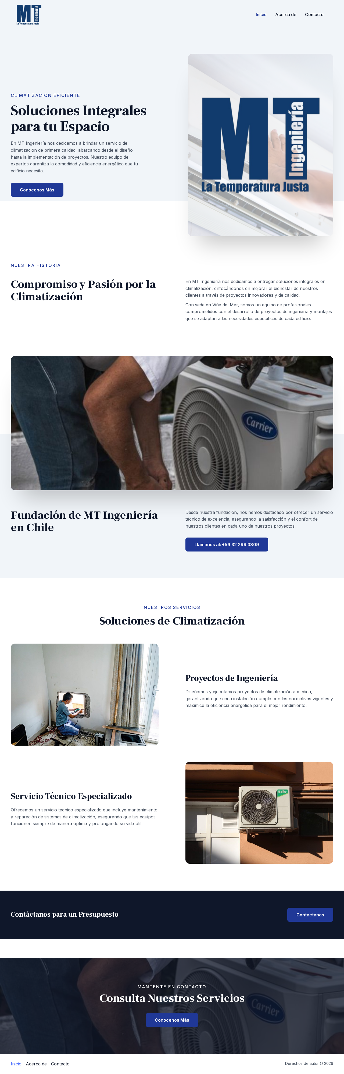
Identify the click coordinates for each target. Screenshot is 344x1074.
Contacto (314, 14)
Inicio (261, 14)
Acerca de (285, 14)
